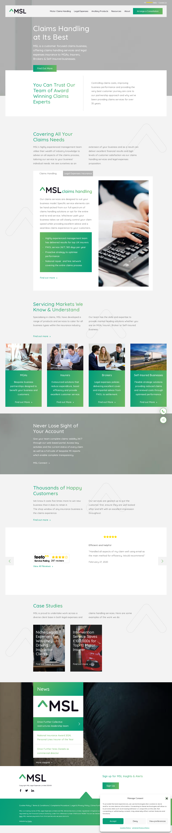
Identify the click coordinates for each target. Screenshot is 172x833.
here (20, 816)
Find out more (47, 277)
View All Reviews (42, 566)
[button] (166, 798)
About (127, 11)
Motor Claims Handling (60, 11)
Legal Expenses (81, 11)
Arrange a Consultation (148, 11)
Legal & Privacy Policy (140, 828)
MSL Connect (40, 462)
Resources (116, 11)
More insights (43, 762)
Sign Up (111, 785)
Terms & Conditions (41, 805)
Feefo (155, 2)
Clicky (30, 821)
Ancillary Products (100, 11)
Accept (113, 821)
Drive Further (97, 805)
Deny (135, 821)
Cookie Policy (125, 828)
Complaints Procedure (60, 805)
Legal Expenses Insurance (78, 173)
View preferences (157, 821)
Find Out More (45, 68)
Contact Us (163, 2)
